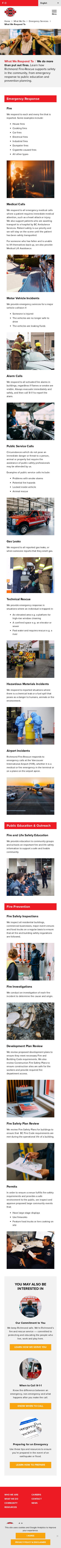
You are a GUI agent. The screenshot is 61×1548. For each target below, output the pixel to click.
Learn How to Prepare (30, 1464)
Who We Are (11, 1494)
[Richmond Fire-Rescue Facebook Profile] (2, 3)
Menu (54, 14)
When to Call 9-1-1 (30, 1385)
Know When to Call (30, 1406)
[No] (57, 1535)
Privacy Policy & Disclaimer (30, 1542)
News (34, 1503)
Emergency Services (38, 21)
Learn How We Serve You (30, 1347)
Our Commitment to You (30, 1322)
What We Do (19, 21)
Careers (36, 1494)
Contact (37, 1499)
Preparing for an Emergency (30, 1444)
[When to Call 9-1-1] (30, 1369)
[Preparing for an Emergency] (30, 1428)
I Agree (30, 1535)
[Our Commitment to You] (30, 1306)
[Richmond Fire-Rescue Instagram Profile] (5, 3)
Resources (10, 1507)
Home (7, 21)
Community (11, 1503)
